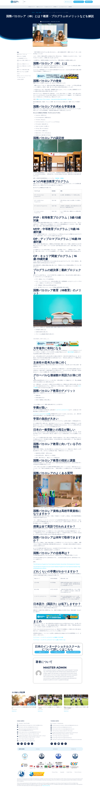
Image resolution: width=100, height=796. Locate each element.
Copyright (62, 772)
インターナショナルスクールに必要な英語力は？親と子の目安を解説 (24, 708)
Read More (14, 711)
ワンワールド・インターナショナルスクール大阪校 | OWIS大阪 (48, 637)
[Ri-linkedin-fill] (32, 744)
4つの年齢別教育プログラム (22, 58)
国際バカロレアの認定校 (21, 56)
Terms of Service (78, 772)
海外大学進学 (71, 352)
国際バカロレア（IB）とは (22, 54)
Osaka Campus (20, 720)
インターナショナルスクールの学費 (41, 414)
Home (33, 12)
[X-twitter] (28, 744)
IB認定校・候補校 (59, 178)
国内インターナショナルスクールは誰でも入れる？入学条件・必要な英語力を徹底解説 (76, 708)
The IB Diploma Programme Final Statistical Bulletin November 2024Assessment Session (56, 564)
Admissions (55, 749)
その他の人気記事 (20, 79)
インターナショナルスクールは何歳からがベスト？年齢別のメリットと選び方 (50, 708)
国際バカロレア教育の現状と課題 (23, 69)
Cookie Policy (69, 772)
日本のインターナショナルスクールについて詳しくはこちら (24, 76)
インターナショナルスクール (62, 409)
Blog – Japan (38, 12)
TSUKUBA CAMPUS (55, 720)
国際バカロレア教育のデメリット (23, 63)
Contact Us (73, 749)
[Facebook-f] (18, 744)
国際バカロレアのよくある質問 (22, 71)
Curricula (37, 749)
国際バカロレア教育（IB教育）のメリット (24, 61)
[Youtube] (25, 744)
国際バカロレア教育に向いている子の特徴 (24, 66)
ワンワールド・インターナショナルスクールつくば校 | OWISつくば (49, 639)
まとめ (18, 73)
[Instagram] (21, 744)
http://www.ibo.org (46, 785)
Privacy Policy (55, 772)
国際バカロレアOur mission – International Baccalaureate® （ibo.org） (54, 99)
